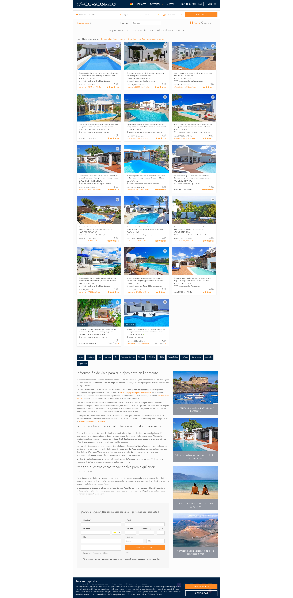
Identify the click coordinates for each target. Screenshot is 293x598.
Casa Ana (132, 181)
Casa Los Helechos (90, 181)
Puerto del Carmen (128, 357)
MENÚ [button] (211, 4)
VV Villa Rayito (183, 181)
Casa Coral (134, 283)
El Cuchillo (151, 357)
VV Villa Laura (87, 78)
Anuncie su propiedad (191, 4)
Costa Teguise (196, 357)
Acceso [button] (171, 4)
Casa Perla (181, 129)
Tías (99, 357)
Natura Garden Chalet (93, 334)
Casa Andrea (182, 232)
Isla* (84, 537)
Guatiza (141, 357)
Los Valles (208, 357)
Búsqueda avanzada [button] (83, 23)
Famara (80, 357)
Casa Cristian (182, 283)
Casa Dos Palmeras (138, 78)
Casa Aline (133, 232)
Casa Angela (134, 334)
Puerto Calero (173, 357)
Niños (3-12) (146, 528)
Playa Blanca (82, 363)
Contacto (141, 4)
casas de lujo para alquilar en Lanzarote (135, 392)
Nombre (87, 520)
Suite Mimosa (87, 283)
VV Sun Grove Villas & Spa (94, 129)
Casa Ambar (134, 129)
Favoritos (156, 4)
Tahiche (161, 357)
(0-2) (161, 528)
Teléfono (86, 528)
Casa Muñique (182, 78)
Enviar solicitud (144, 547)
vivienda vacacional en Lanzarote (92, 421)
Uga (115, 357)
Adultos (129, 528)
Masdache (90, 357)
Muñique (185, 357)
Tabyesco (107, 357)
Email (129, 520)
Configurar (201, 593)
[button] (131, 4)
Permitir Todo (201, 586)
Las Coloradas (88, 232)
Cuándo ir (130, 537)
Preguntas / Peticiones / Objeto (96, 553)
